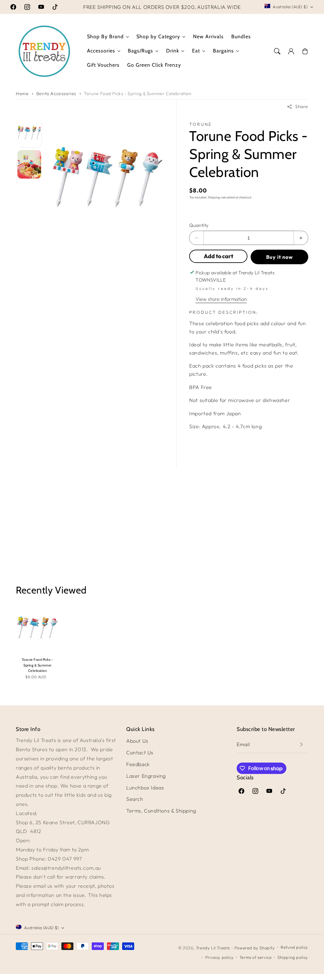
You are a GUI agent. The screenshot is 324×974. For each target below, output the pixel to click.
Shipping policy (292, 957)
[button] (277, 51)
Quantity (199, 225)
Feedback (138, 764)
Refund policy (294, 947)
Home (22, 93)
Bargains (223, 51)
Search (134, 799)
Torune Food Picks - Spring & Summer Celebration (137, 93)
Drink (172, 51)
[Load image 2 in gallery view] (29, 164)
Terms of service (256, 957)
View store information (221, 299)
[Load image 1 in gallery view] (29, 133)
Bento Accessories (56, 93)
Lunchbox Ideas (145, 787)
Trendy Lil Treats (213, 947)
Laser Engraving (146, 776)
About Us (137, 741)
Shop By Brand (105, 36)
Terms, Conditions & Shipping (161, 810)
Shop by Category (158, 36)
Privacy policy (219, 957)
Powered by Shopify (254, 947)
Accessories (101, 51)
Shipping (214, 197)
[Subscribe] (301, 744)
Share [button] (301, 106)
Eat (196, 51)
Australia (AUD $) (290, 6)
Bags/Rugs (140, 51)
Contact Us (139, 752)
